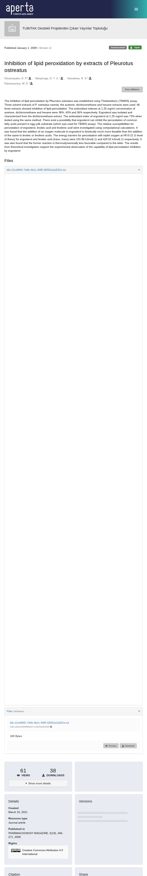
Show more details (39, 783)
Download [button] (129, 746)
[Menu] (136, 9)
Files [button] (15, 711)
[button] (73, 170)
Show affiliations (132, 89)
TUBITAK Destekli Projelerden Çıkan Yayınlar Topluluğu (65, 28)
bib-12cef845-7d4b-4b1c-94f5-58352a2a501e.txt (39, 722)
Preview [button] (112, 746)
